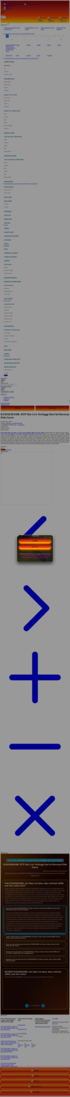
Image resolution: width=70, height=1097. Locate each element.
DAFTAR (35, 547)
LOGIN (35, 541)
